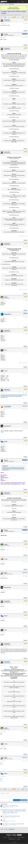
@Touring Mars (8, 394)
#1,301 (26, 392)
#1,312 (26, 604)
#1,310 (26, 576)
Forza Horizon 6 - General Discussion (10, 805)
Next (19, 17)
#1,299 (26, 353)
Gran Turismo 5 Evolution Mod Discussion (11, 816)
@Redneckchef (15, 394)
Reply (26, 30)
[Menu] (4, 2)
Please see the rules (8, 669)
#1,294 (26, 155)
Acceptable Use (12, 839)
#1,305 (26, 463)
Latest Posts (4, 804)
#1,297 (26, 317)
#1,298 (26, 333)
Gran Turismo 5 (4, 818)
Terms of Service (21, 837)
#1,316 (26, 665)
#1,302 (26, 409)
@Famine (3, 394)
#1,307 (26, 533)
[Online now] (2, 298)
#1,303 (26, 428)
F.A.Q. (15, 837)
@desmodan (12, 396)
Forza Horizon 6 (5, 807)
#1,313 (26, 618)
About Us (10, 837)
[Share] (24, 23)
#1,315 (26, 647)
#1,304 (26, 444)
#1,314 (26, 632)
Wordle (3, 819)
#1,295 (26, 247)
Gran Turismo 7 (4, 814)
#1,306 (26, 496)
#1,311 (26, 590)
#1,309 (26, 561)
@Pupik (8, 396)
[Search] (26, 1)
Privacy (18, 839)
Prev (9, 17)
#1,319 (26, 761)
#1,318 (26, 746)
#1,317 (26, 731)
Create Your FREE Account (13, 8)
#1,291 (26, 23)
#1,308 (26, 547)
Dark (14, 834)
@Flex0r (20, 394)
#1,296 (26, 300)
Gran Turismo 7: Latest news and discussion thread (13, 823)
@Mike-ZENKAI (18, 396)
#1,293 (26, 51)
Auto (20, 834)
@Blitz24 (4, 396)
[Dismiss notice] (26, 7)
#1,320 (26, 776)
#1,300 (26, 373)
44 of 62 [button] (14, 17)
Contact (5, 837)
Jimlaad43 (4, 15)
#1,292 (26, 37)
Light (9, 834)
